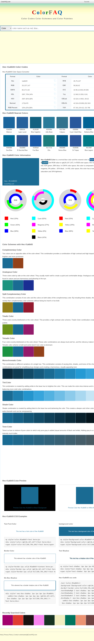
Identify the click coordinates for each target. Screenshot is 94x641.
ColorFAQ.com (5, 2)
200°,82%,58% (27, 99)
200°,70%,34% (27, 94)
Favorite (86, 2)
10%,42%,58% (27, 108)
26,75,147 (77, 81)
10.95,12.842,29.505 (81, 90)
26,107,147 (26, 85)
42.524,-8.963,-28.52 (81, 99)
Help (1, 635)
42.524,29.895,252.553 (81, 103)
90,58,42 (76, 85)
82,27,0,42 (26, 90)
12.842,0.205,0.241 (80, 94)
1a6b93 (24, 81)
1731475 (25, 103)
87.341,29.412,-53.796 (81, 108)
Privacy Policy (8, 635)
